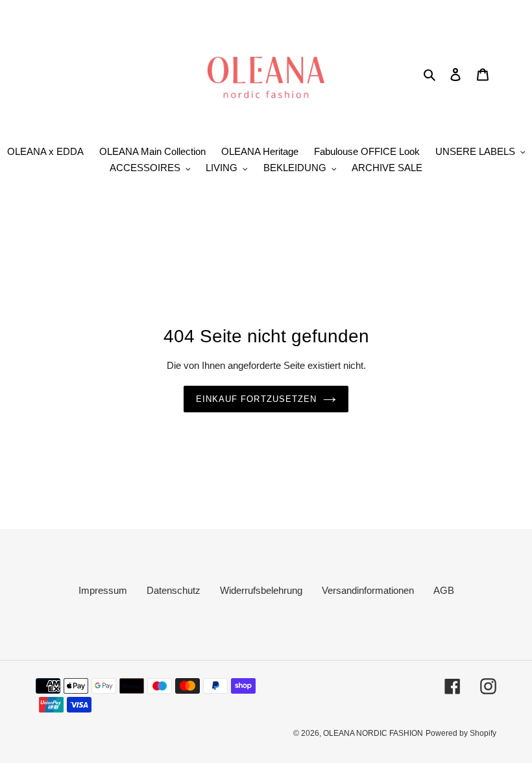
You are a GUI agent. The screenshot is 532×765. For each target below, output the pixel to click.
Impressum (103, 590)
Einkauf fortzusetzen (256, 399)
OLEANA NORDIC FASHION (373, 733)
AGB (443, 590)
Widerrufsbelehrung (261, 590)
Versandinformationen (368, 590)
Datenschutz (173, 590)
